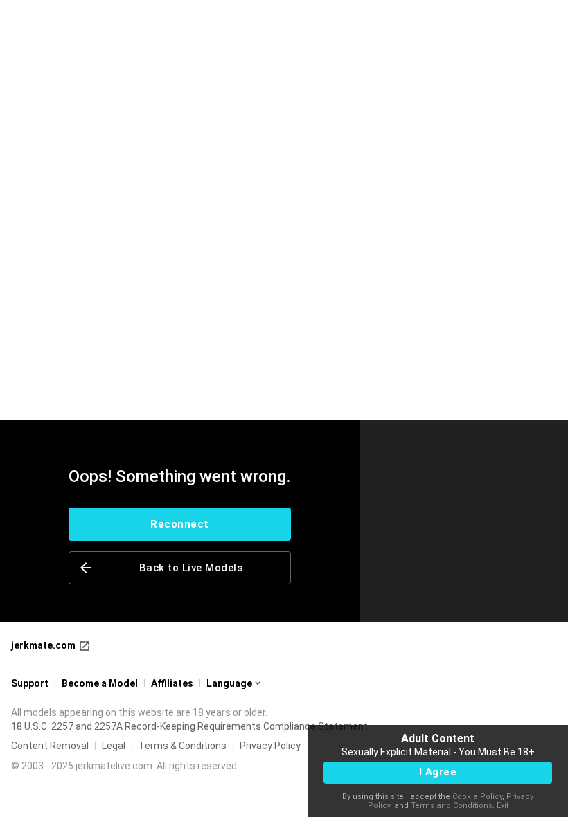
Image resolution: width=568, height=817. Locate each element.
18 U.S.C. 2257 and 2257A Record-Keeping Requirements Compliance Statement (189, 726)
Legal (113, 745)
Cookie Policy (477, 796)
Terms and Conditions (451, 805)
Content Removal (50, 745)
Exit (502, 805)
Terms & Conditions (183, 745)
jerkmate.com (43, 645)
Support (29, 683)
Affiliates (172, 683)
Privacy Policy (270, 745)
